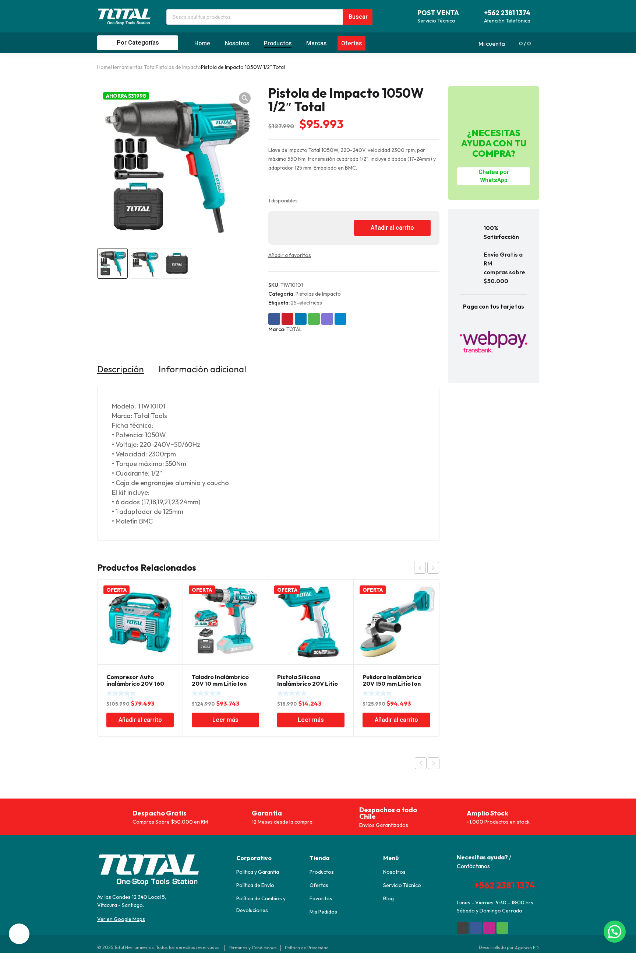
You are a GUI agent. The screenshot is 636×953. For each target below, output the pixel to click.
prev (420, 568)
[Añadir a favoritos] (317, 255)
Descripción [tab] (120, 369)
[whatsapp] (502, 928)
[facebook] (476, 928)
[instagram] (489, 928)
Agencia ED (527, 947)
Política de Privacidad (307, 947)
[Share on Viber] (327, 319)
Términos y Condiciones (253, 947)
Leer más (225, 720)
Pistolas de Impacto (178, 67)
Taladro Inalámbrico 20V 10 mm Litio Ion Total (220, 683)
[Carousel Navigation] (426, 568)
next (433, 568)
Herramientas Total (133, 67)
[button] (245, 98)
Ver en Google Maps (121, 919)
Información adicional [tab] (202, 369)
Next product (433, 763)
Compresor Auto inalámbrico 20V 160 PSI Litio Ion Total (135, 683)
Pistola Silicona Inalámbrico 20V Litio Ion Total (307, 683)
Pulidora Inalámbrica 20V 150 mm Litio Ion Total (392, 683)
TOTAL (294, 329)
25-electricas (306, 302)
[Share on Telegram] (340, 319)
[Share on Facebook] (274, 319)
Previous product (421, 763)
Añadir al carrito (392, 227)
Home (104, 67)
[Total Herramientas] (124, 16)
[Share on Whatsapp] (314, 319)
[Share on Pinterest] (287, 319)
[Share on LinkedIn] (301, 319)
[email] (463, 928)
